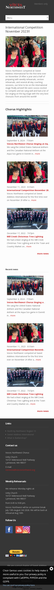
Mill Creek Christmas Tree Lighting (25, 236)
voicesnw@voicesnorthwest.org (20, 469)
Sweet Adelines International (20, 434)
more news (43, 253)
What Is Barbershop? (17, 438)
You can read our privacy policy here (19, 585)
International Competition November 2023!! (24, 29)
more (37, 153)
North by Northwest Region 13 (21, 431)
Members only (41, 3)
